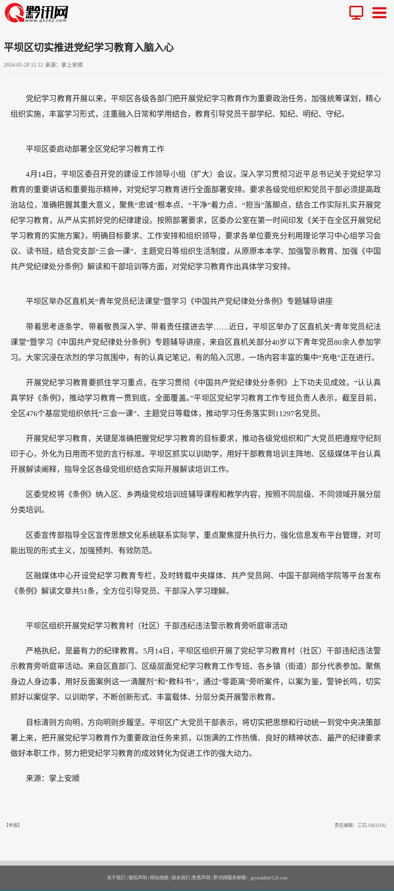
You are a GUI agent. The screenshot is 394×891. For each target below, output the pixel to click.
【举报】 (13, 825)
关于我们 (116, 878)
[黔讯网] (39, 12)
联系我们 (181, 878)
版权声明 (138, 878)
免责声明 (201, 878)
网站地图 (159, 878)
